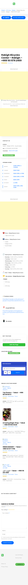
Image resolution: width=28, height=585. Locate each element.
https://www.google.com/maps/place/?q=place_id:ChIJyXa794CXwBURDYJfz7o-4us (13, 312)
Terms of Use (18, 557)
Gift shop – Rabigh (10, 10)
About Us (3, 563)
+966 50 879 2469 (13, 150)
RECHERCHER (19, 17)
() (10, 63)
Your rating (4, 509)
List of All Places (19, 554)
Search (18, 372)
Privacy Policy (4, 566)
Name (3, 530)
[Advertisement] (14, 34)
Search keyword (4, 369)
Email (3, 534)
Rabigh (3, 10)
